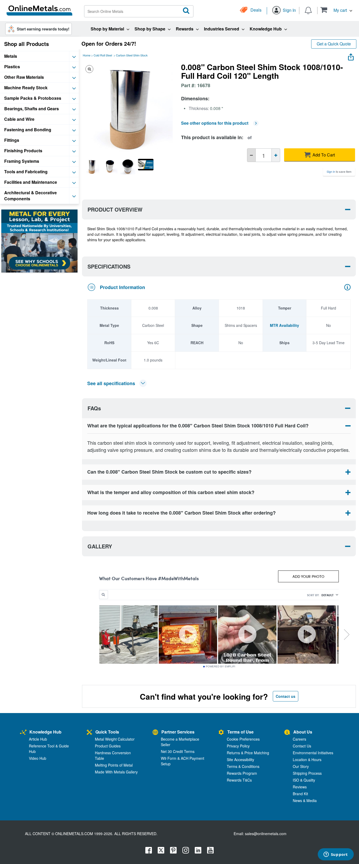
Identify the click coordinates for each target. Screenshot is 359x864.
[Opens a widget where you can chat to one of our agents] (335, 854)
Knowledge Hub (45, 732)
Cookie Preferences (243, 739)
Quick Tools (107, 732)
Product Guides (108, 745)
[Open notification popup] (308, 10)
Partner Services (177, 732)
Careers (299, 739)
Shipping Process (307, 773)
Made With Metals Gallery (116, 771)
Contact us (285, 696)
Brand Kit (300, 793)
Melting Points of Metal (114, 765)
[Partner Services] (155, 732)
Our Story (301, 766)
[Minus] (251, 155)
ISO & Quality (304, 780)
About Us (302, 732)
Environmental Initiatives (313, 752)
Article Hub (38, 739)
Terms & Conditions (243, 766)
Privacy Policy (238, 745)
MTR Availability (284, 325)
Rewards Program (242, 773)
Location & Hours (307, 759)
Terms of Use (240, 732)
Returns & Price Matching (248, 752)
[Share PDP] (351, 56)
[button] (336, 9)
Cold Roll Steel (103, 55)
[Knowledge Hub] (23, 732)
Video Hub (37, 758)
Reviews (300, 786)
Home (86, 55)
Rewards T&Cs (239, 780)
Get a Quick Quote (334, 44)
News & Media (305, 800)
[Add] (275, 155)
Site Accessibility (240, 759)
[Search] (186, 11)
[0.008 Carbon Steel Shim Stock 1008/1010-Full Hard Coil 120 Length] (91, 166)
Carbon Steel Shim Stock (132, 55)
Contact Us (302, 745)
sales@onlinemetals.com (265, 833)
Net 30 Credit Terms (177, 751)
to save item (339, 171)
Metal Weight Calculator (115, 739)
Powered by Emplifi (220, 666)
